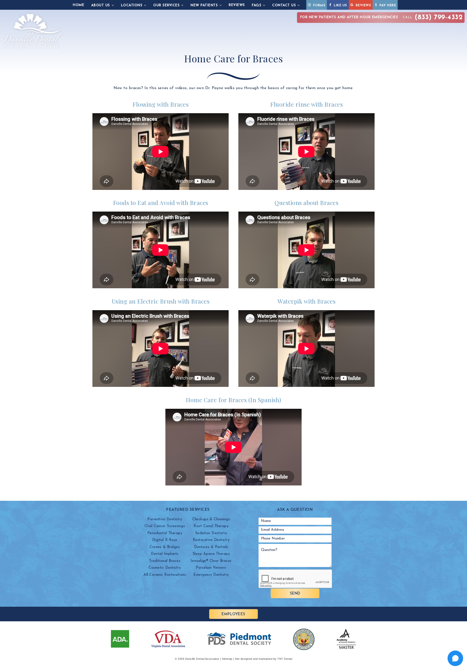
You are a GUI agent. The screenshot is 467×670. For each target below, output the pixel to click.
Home (78, 5)
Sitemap (227, 658)
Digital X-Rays (164, 540)
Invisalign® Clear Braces (211, 561)
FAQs (256, 5)
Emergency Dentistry (211, 575)
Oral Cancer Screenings (164, 526)
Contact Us (284, 5)
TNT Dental (284, 658)
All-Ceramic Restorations (165, 575)
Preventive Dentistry (164, 519)
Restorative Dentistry (211, 540)
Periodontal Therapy (164, 533)
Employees (233, 614)
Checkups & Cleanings (211, 519)
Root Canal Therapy (211, 526)
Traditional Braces (164, 561)
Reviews (237, 5)
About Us (100, 5)
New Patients (204, 5)
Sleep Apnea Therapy (211, 554)
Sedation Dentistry (211, 533)
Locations (132, 5)
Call (381, 17)
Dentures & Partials (211, 547)
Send (295, 594)
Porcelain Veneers (211, 568)
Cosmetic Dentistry (165, 568)
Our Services (166, 5)
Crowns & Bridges (165, 547)
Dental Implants (165, 554)
